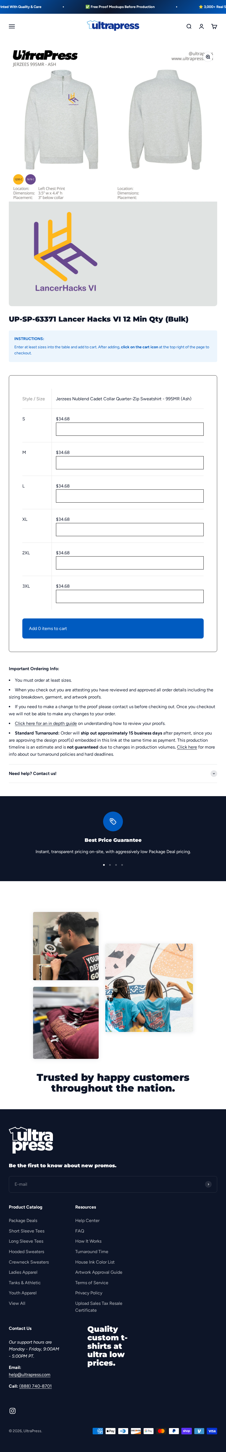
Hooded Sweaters (26, 1251)
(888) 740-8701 (35, 1386)
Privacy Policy (88, 1292)
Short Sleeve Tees (26, 1231)
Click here (187, 747)
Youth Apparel (23, 1292)
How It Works (88, 1241)
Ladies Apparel (23, 1272)
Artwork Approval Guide (98, 1272)
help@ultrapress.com (29, 1374)
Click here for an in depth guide (46, 723)
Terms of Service (91, 1282)
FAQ (79, 1231)
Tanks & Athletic (25, 1282)
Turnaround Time (91, 1251)
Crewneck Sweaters (29, 1262)
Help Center (87, 1220)
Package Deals (23, 1220)
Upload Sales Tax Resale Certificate (98, 1307)
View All (17, 1303)
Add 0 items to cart (48, 628)
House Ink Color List (95, 1262)
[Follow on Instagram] (12, 1411)
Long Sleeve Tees (26, 1241)
